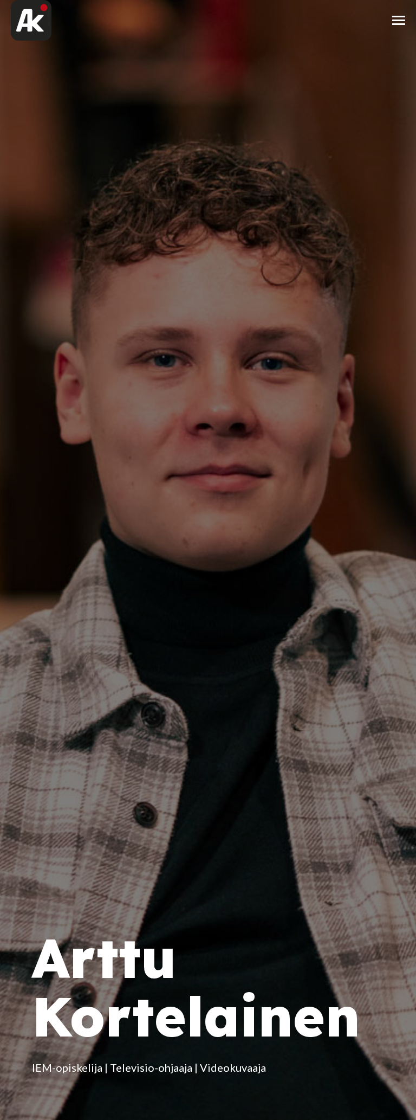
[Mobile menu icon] (398, 20)
